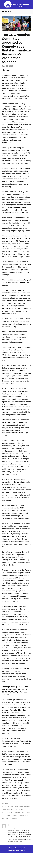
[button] (30, 11)
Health (6, 803)
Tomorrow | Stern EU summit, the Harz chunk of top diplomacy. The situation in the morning (16, 815)
